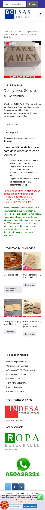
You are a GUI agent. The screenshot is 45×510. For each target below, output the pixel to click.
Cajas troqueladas (18, 116)
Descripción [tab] (12, 124)
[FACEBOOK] (15, 486)
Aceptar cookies (30, 506)
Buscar (32, 4)
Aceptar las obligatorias (11, 506)
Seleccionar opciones (11, 289)
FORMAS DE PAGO (14, 379)
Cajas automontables (13, 110)
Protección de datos (15, 391)
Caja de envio (33, 107)
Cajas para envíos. (16, 31)
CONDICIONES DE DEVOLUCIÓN (20, 370)
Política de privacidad (16, 361)
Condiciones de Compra (17, 366)
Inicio (6, 31)
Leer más (29, 285)
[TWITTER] (8, 486)
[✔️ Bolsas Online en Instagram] (21, 486)
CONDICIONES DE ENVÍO (17, 374)
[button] (37, 45)
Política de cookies (14, 387)
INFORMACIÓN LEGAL (16, 383)
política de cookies (25, 502)
